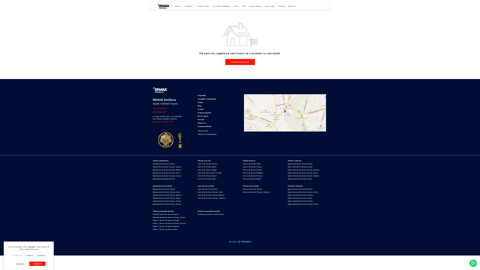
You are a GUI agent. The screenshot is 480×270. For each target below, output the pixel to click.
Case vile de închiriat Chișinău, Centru (210, 192)
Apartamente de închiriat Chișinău (164, 189)
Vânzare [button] (177, 6)
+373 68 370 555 (159, 108)
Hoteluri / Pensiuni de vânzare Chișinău (166, 220)
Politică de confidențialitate (207, 134)
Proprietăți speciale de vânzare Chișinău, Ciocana (169, 217)
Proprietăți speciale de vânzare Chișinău (166, 214)
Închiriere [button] (188, 6)
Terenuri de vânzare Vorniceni (252, 176)
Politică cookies (203, 131)
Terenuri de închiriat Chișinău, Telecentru (256, 192)
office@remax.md (159, 112)
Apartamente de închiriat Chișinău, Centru (166, 192)
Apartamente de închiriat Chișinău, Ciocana (167, 201)
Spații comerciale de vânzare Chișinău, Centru (303, 173)
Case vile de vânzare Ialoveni (207, 167)
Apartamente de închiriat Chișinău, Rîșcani (167, 198)
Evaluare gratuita (255, 6)
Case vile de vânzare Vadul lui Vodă (209, 173)
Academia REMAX (204, 126)
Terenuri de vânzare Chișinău (252, 170)
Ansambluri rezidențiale (221, 6)
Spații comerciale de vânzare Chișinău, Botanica (303, 170)
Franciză (281, 6)
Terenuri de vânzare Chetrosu (252, 167)
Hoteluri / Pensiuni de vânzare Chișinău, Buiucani (169, 223)
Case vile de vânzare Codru (207, 179)
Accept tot (37, 263)
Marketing (41, 255)
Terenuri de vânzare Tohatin (252, 164)
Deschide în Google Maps (163, 122)
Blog (244, 6)
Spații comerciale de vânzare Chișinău (300, 164)
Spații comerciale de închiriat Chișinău (300, 195)
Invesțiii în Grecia (203, 6)
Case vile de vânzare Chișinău (207, 164)
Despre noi (292, 6)
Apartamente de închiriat (162, 186)
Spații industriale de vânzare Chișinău (300, 167)
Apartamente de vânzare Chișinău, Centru (166, 173)
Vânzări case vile (204, 161)
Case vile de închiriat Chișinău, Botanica (211, 195)
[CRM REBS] (244, 242)
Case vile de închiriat (206, 186)
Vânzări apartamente (160, 161)
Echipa (236, 6)
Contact (201, 109)
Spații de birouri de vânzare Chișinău (300, 179)
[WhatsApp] (473, 263)
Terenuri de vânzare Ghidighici (253, 173)
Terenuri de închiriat (251, 186)
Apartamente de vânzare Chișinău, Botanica (167, 170)
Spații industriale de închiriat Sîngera (300, 198)
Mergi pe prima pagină (240, 62)
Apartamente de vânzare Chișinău (164, 164)
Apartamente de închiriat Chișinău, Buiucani (167, 204)
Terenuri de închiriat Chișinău (252, 189)
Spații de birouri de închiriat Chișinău (300, 189)
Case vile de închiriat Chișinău (208, 189)
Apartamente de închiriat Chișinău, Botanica (167, 195)
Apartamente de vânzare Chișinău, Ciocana (167, 176)
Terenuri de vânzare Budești (252, 179)
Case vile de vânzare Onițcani (207, 176)
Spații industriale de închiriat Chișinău (300, 201)
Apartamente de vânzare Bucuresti (164, 179)
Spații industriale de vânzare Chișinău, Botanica (303, 176)
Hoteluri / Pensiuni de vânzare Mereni (165, 229)
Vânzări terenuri (249, 161)
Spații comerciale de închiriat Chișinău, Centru (303, 204)
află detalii (32, 247)
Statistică (30, 255)
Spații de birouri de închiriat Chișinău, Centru (303, 192)
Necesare (18, 255)
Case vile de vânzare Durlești (207, 170)
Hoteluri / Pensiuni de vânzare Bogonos (166, 226)
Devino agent (270, 6)
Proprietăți (202, 95)
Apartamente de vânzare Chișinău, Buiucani (167, 167)
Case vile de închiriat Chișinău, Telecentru (211, 198)
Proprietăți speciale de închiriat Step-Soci (211, 214)
